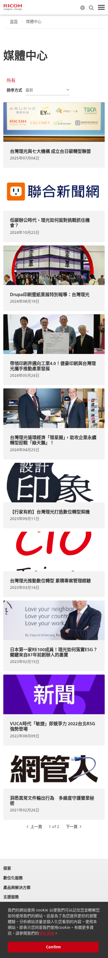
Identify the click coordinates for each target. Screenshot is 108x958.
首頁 (14, 21)
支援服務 (11, 897)
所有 (11, 80)
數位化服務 (13, 878)
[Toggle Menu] (101, 7)
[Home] (13, 7)
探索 (7, 868)
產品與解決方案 (16, 887)
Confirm (53, 947)
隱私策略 (46, 933)
